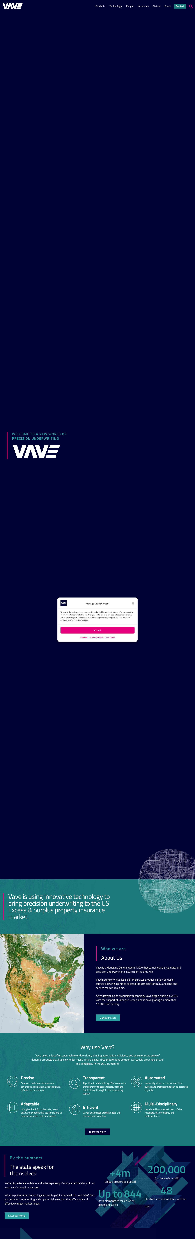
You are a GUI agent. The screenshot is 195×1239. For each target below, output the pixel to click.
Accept (97, 630)
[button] (133, 603)
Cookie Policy (85, 637)
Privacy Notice (97, 637)
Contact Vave (110, 637)
